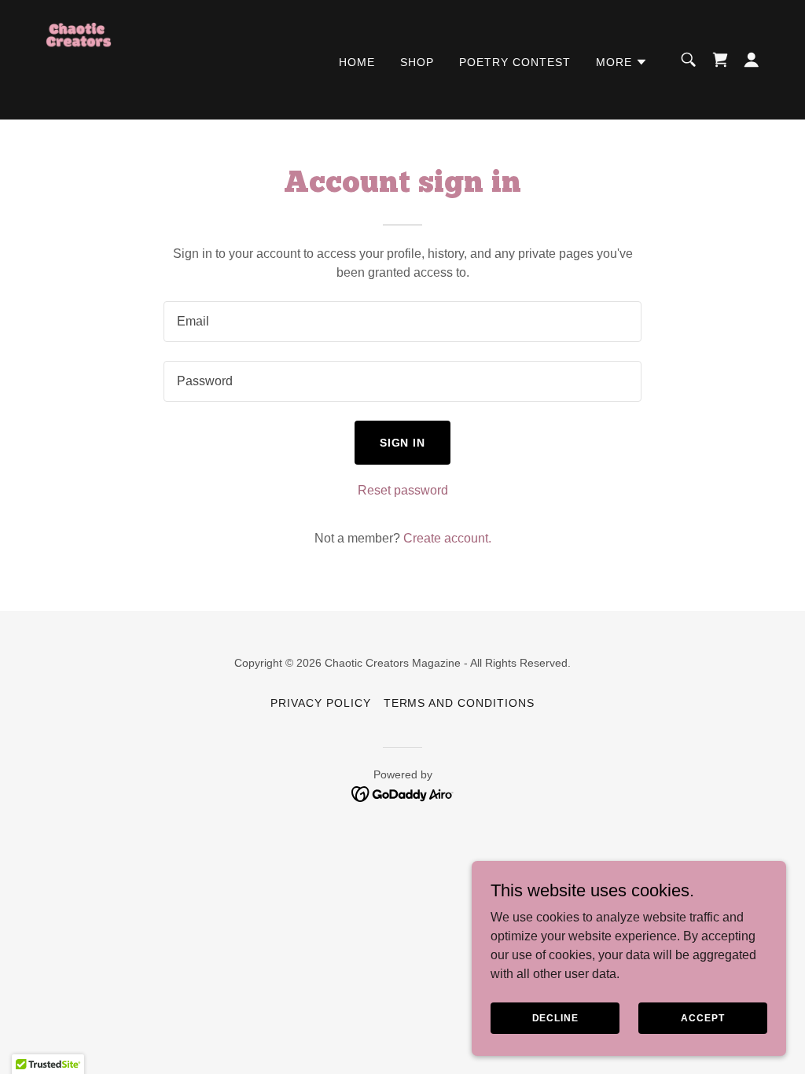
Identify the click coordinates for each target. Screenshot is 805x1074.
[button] (622, 62)
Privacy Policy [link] (320, 703)
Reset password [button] (403, 490)
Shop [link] (417, 62)
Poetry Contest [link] (515, 62)
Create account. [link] (447, 538)
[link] (78, 58)
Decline (555, 1017)
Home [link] (357, 62)
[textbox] (402, 321)
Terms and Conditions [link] (459, 703)
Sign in (403, 442)
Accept (702, 1017)
